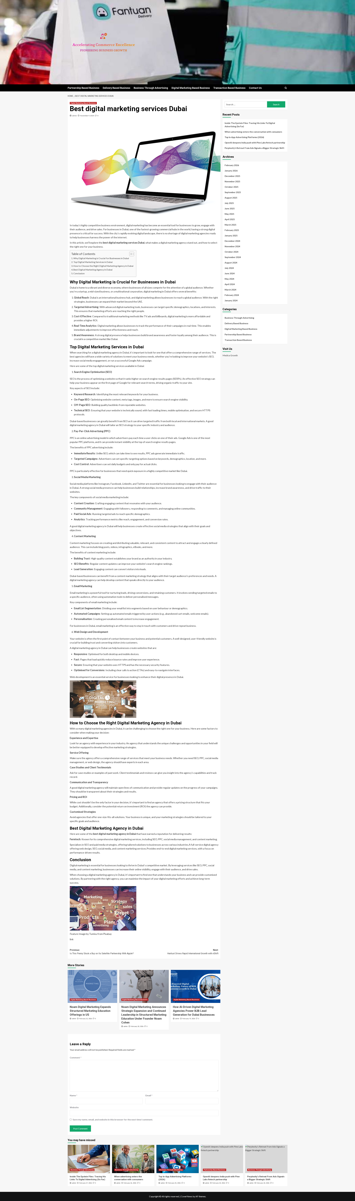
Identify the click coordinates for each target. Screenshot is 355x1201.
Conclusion (79, 273)
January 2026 (231, 170)
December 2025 (232, 176)
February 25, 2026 (174, 1183)
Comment (75, 1057)
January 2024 (231, 300)
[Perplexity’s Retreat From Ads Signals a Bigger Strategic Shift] (266, 1159)
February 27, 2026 (85, 1183)
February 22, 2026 (85, 1019)
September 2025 (233, 192)
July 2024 (229, 268)
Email (148, 1095)
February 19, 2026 (188, 1019)
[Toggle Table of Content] (130, 254)
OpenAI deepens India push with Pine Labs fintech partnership (255, 142)
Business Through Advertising (151, 87)
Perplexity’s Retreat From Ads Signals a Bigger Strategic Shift (254, 148)
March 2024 (230, 289)
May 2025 (229, 214)
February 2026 (232, 165)
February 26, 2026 (130, 1183)
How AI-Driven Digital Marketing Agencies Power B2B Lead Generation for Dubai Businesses (194, 1010)
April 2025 (230, 219)
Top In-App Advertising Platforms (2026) (244, 137)
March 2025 (230, 224)
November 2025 (232, 181)
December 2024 (232, 241)
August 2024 (231, 262)
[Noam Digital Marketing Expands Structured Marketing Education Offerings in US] (92, 986)
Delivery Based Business (116, 87)
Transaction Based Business (229, 87)
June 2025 (230, 208)
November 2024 (232, 246)
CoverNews (186, 1196)
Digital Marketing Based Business (191, 87)
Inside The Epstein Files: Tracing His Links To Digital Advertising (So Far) (250, 125)
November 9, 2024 (87, 116)
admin (74, 116)
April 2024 (230, 284)
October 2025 (231, 187)
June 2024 (230, 273)
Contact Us (255, 87)
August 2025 (231, 197)
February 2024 (232, 295)
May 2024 (229, 279)
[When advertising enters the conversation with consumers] (133, 1159)
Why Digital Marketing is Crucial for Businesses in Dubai (101, 258)
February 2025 (232, 230)
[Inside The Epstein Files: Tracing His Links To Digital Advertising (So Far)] (89, 1159)
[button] (285, 87)
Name (73, 1095)
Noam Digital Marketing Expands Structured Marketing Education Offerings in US (90, 1010)
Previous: (102, 952)
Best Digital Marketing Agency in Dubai (92, 269)
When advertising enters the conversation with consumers (253, 132)
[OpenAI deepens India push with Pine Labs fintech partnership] (222, 1159)
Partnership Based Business (83, 87)
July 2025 (229, 203)
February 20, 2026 (137, 1026)
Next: (192, 952)
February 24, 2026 (218, 1183)
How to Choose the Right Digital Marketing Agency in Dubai (103, 266)
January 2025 (231, 235)
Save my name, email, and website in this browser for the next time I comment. (113, 1119)
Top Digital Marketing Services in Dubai (93, 262)
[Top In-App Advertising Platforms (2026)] (177, 1159)
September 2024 (233, 257)
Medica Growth (230, 355)
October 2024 (231, 252)
